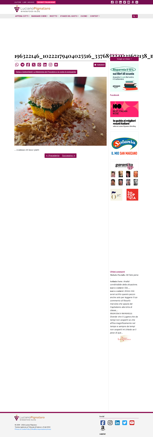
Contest (94, 16)
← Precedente (52, 155)
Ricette (53, 16)
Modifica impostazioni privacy (41, 429)
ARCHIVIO (30, 2)
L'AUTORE (17, 2)
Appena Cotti (21, 16)
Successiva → (68, 155)
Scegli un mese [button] (123, 59)
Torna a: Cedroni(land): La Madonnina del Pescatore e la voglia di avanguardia (46, 72)
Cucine (84, 16)
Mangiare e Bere (39, 16)
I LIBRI (24, 2)
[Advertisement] (76, 35)
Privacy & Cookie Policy (22, 429)
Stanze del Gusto (68, 16)
